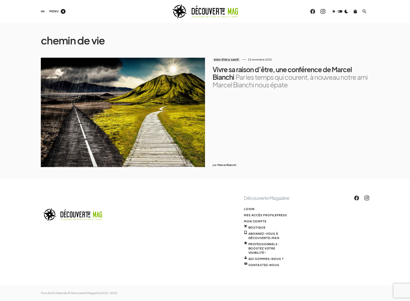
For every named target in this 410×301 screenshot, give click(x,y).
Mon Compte (255, 221)
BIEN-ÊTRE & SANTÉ (226, 59)
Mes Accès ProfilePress (265, 215)
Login (249, 209)
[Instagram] (323, 11)
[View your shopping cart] (355, 11)
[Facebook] (312, 11)
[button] (42, 11)
